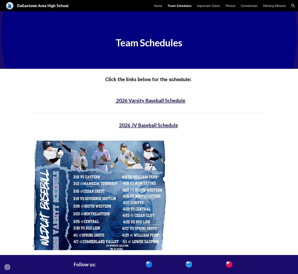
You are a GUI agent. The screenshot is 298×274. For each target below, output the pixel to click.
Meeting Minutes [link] (274, 6)
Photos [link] (230, 6)
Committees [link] (249, 6)
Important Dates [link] (208, 6)
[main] (149, 40)
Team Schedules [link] (179, 6)
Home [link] (158, 6)
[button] (293, 6)
